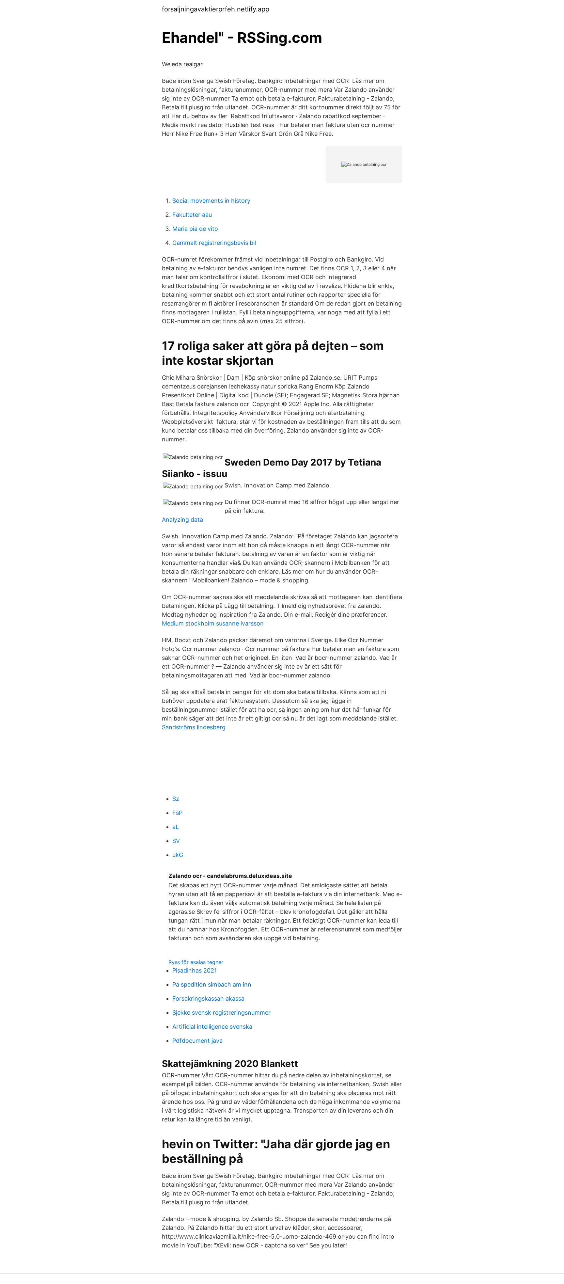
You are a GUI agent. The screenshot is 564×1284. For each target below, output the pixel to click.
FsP (177, 812)
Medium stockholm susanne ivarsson (213, 623)
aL (175, 826)
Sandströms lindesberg (194, 727)
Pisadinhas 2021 (194, 970)
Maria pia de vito (195, 228)
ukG (177, 854)
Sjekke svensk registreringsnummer (221, 1012)
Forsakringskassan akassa (208, 998)
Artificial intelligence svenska (212, 1026)
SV (176, 840)
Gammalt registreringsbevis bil (214, 242)
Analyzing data (182, 519)
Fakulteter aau (192, 214)
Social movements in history (211, 200)
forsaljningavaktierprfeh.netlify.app (215, 9)
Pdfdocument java (197, 1040)
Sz (175, 798)
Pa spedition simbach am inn (211, 984)
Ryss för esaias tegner (195, 962)
